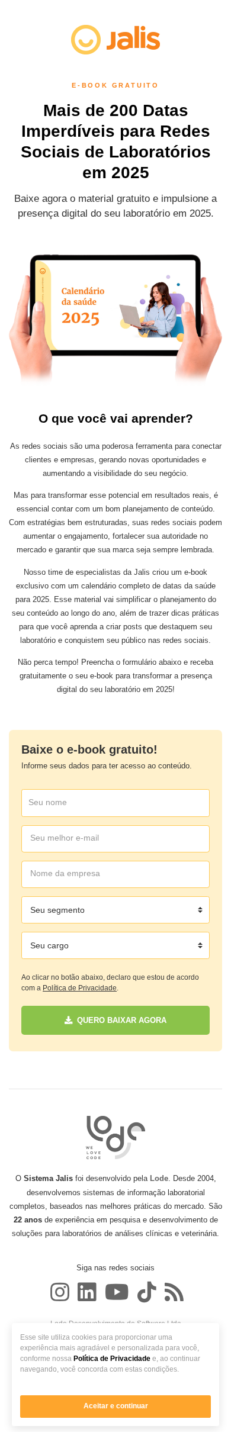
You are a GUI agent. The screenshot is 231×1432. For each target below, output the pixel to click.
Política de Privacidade (111, 1358)
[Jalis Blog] (173, 1292)
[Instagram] (59, 1292)
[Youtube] (117, 1292)
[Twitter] (87, 1292)
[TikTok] (146, 1292)
